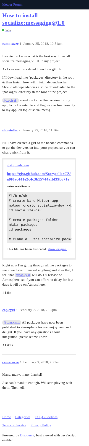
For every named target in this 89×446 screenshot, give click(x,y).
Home (6, 417)
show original (57, 249)
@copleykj (11, 100)
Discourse (27, 435)
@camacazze (12, 322)
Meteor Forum (12, 4)
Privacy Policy (41, 425)
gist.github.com (18, 165)
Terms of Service (14, 425)
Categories (22, 417)
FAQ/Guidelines (46, 417)
